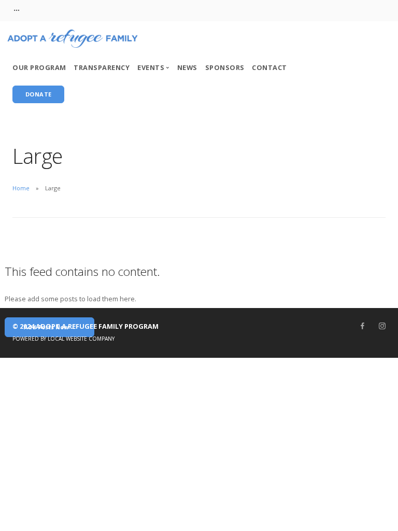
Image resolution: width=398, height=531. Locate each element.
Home (21, 188)
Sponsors (225, 67)
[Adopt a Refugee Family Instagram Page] (382, 326)
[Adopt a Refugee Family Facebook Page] (362, 326)
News (187, 67)
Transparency (102, 67)
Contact (269, 67)
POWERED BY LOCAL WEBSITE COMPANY (63, 338)
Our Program (39, 67)
